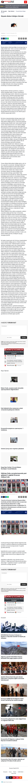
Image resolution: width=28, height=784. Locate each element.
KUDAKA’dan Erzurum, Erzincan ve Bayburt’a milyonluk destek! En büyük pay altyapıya (15, 6)
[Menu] (25, 2)
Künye (10, 771)
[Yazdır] (19, 38)
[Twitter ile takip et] (10, 777)
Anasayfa (5, 11)
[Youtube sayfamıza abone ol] (14, 777)
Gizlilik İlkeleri (20, 771)
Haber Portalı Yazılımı (7, 782)
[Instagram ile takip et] (17, 777)
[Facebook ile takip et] (7, 777)
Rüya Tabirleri (11, 11)
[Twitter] (4, 38)
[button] (21, 38)
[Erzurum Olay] (7, 2)
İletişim (14, 771)
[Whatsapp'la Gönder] (8, 38)
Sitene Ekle (13, 773)
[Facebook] (2, 38)
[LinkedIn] (6, 38)
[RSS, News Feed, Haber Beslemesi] (20, 777)
